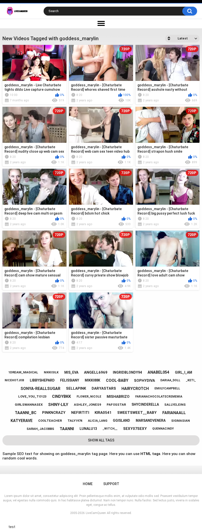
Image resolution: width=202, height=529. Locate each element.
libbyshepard (42, 380)
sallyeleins (175, 404)
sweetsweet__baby (137, 412)
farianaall (174, 412)
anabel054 (158, 372)
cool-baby (117, 380)
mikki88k (92, 380)
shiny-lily (58, 404)
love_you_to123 (32, 396)
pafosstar (116, 404)
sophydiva (144, 380)
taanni (67, 428)
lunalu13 (88, 429)
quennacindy (163, 428)
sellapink (76, 388)
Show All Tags (101, 440)
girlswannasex (29, 404)
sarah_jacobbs (40, 429)
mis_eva (71, 372)
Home (88, 484)
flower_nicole (89, 396)
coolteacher (50, 420)
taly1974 (74, 420)
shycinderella (145, 404)
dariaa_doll (170, 380)
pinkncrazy (54, 412)
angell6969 (95, 372)
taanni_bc (25, 412)
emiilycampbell (167, 388)
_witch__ (110, 428)
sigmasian (180, 420)
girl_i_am (183, 372)
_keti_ (191, 380)
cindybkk (61, 396)
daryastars (104, 388)
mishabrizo (118, 396)
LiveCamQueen (96, 513)
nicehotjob (14, 380)
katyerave (22, 420)
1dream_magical (23, 372)
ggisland (121, 420)
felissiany (69, 380)
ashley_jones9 (87, 404)
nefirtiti (80, 412)
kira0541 (103, 412)
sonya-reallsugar (40, 388)
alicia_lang (97, 420)
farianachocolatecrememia (158, 396)
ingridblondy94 (127, 372)
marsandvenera (151, 420)
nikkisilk (51, 372)
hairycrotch (135, 388)
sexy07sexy (135, 428)
